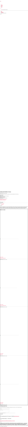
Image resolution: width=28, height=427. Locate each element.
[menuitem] (14, 5)
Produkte (2, 5)
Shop (1, 7)
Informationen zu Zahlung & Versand (3, 199)
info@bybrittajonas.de (16, 416)
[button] (13, 83)
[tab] (2, 204)
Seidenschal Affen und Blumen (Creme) (3, 305)
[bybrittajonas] (14, 2)
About (1, 6)
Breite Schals (2, 12)
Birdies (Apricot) (1, 354)
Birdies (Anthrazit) (1, 403)
